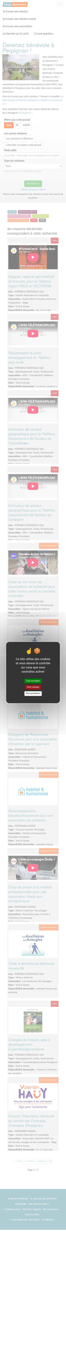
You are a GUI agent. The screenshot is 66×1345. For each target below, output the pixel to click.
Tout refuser (33, 687)
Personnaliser (33, 693)
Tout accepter (33, 681)
